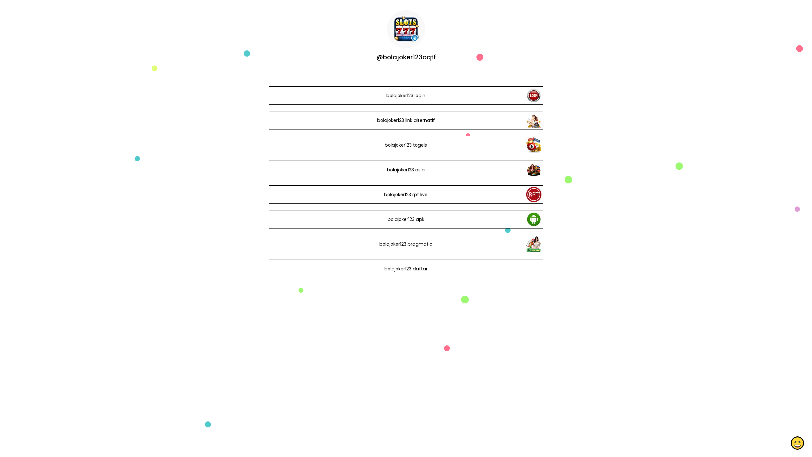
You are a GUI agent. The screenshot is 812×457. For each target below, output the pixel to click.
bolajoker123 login (405, 95)
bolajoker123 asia (406, 170)
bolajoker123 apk (406, 219)
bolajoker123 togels (406, 145)
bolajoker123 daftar (406, 269)
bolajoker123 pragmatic (405, 244)
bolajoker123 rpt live (406, 194)
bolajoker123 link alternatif (406, 120)
